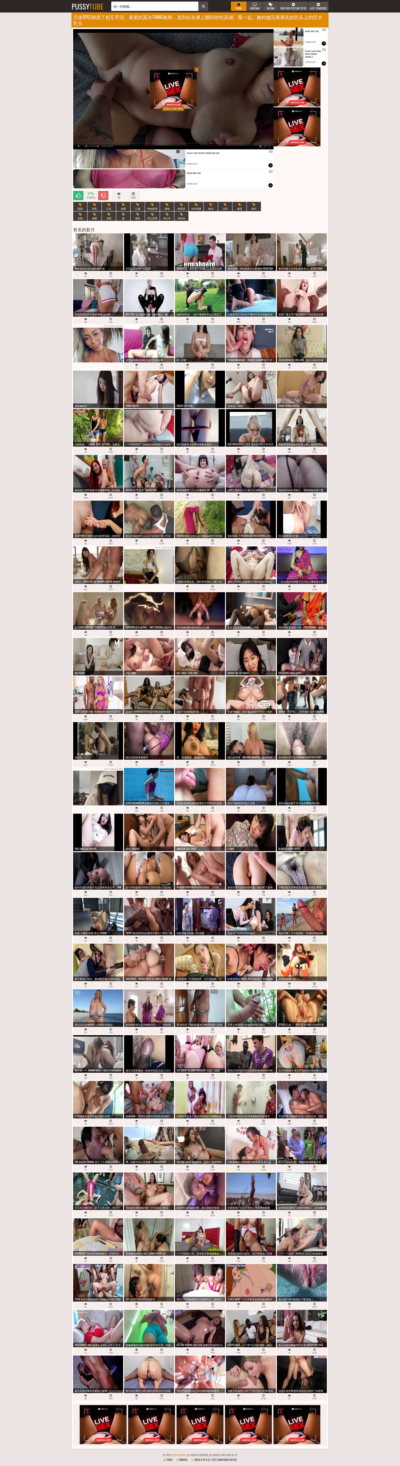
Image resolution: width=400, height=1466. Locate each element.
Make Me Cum (194, 173)
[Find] (203, 6)
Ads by (113, 326)
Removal (183, 1460)
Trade (169, 1460)
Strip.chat (192, 164)
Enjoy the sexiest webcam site (203, 153)
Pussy (87, 6)
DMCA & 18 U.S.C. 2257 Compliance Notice (215, 1460)
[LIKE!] (78, 195)
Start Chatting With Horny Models (313, 54)
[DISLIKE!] (103, 195)
